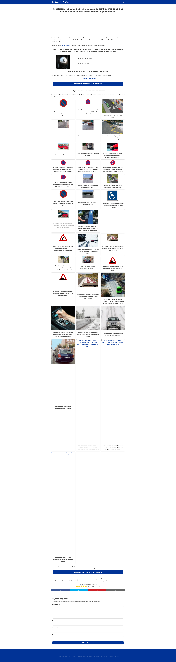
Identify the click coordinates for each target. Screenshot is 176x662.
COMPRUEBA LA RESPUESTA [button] (89, 78)
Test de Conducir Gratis (90, 2)
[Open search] (124, 2)
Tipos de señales (102, 2)
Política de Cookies (114, 656)
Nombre (55, 621)
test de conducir (66, 45)
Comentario (56, 604)
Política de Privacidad (101, 656)
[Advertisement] (88, 26)
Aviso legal (92, 656)
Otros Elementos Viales (114, 2)
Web (53, 635)
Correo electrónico (58, 628)
